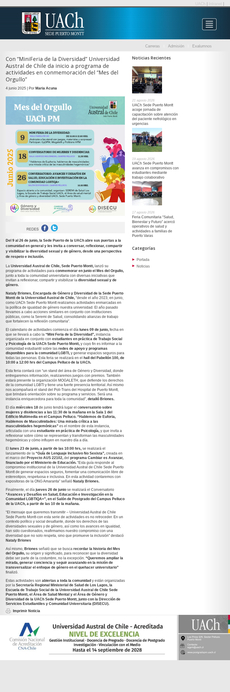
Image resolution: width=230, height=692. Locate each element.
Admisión (176, 46)
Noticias (143, 266)
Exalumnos (202, 46)
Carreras (152, 46)
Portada (143, 260)
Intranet (216, 4)
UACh (201, 4)
